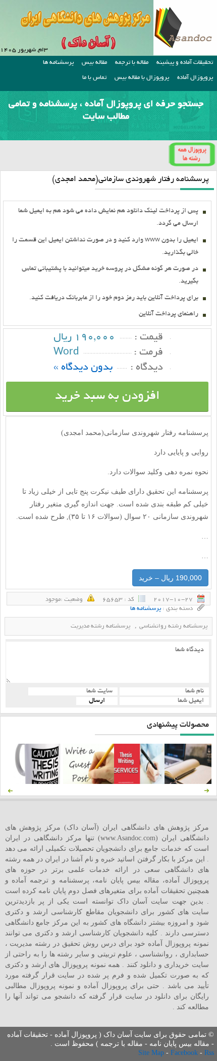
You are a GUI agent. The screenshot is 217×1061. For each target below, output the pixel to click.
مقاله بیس (94, 62)
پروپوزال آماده (195, 77)
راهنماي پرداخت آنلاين (168, 314)
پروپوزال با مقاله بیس (142, 77)
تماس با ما (94, 77)
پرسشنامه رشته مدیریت (100, 626)
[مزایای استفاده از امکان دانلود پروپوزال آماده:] (38, 781)
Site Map (152, 1052)
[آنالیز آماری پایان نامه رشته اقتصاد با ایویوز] (139, 781)
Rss (209, 1052)
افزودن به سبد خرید (107, 396)
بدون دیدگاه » (83, 368)
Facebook (185, 1052)
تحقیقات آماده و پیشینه (184, 62)
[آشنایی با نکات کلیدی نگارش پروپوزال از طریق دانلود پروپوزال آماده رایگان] (88, 781)
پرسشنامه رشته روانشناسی (173, 626)
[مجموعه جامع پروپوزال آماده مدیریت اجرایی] (190, 781)
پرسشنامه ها (58, 62)
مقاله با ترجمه (131, 62)
